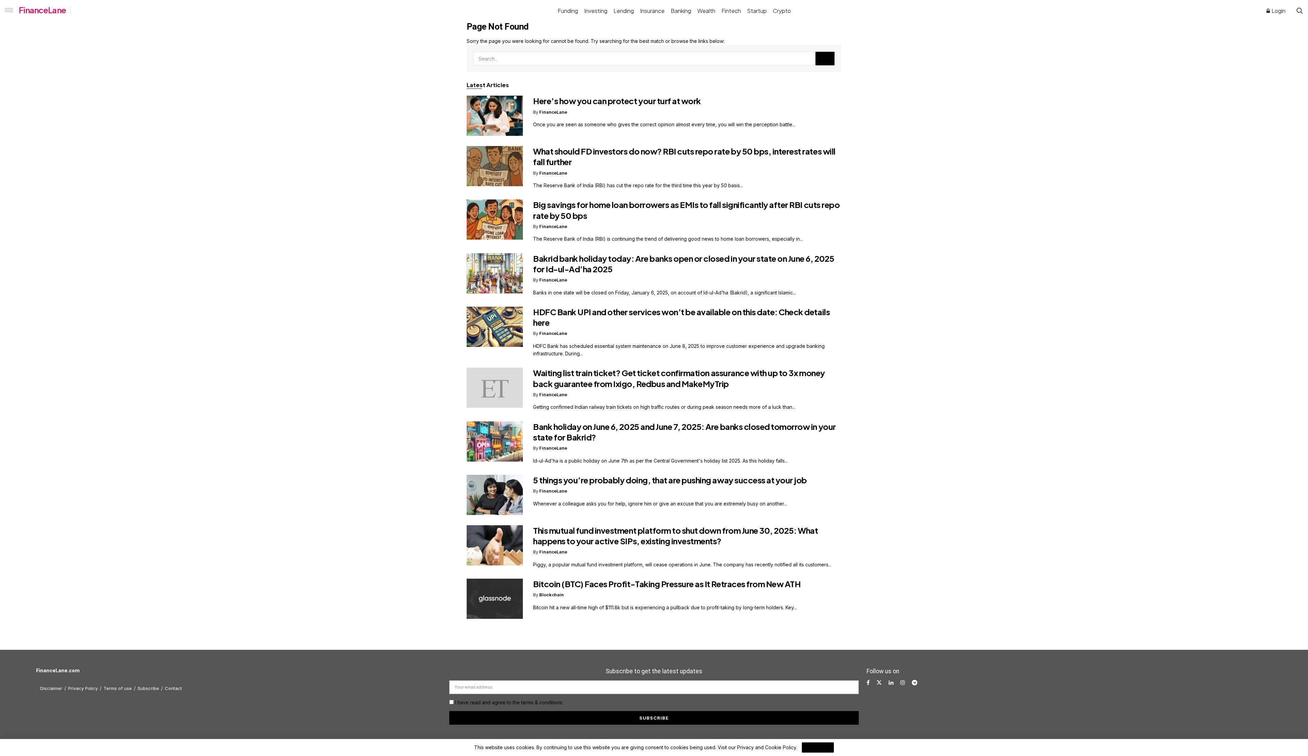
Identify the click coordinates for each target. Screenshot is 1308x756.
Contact (173, 688)
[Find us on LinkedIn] (891, 683)
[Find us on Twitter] (879, 683)
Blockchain (551, 594)
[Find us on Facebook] (868, 683)
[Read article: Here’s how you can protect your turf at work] (495, 116)
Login (1278, 10)
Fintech (731, 10)
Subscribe (148, 688)
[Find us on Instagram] (902, 683)
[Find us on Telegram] (914, 683)
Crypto (782, 10)
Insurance (652, 10)
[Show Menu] (7, 10)
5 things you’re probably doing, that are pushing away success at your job (670, 480)
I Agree (818, 747)
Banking (681, 10)
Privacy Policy (83, 688)
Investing (595, 10)
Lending (623, 10)
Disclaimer (51, 688)
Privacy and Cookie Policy (766, 747)
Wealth (706, 10)
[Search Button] (1299, 10)
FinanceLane (42, 10)
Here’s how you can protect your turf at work (617, 101)
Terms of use (118, 688)
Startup (757, 10)
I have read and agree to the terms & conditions (508, 702)
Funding (568, 10)
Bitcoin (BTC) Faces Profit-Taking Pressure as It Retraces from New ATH (666, 584)
